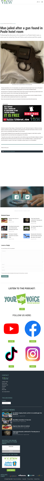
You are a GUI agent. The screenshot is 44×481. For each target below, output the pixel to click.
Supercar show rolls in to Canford (13, 219)
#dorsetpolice (7, 151)
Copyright (24, 479)
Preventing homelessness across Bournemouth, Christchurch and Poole (14, 228)
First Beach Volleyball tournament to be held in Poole (13, 235)
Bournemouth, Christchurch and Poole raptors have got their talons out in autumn (36, 235)
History (18, 421)
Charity (14, 416)
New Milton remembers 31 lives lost (22, 420)
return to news (14, 23)
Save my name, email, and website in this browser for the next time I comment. (15, 273)
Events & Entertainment (16, 427)
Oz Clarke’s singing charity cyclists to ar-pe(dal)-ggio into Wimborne (27, 413)
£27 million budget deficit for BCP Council (36, 227)
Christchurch (15, 421)
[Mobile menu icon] (42, 2)
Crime (1, 23)
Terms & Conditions (17, 479)
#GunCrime (12, 151)
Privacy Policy (30, 479)
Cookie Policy (37, 479)
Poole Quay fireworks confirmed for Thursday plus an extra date (36, 220)
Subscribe (11, 446)
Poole (2, 23)
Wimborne (17, 416)
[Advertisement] (22, 170)
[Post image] (4, 220)
